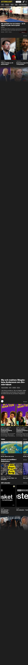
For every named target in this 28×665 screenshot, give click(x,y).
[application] (14, 14)
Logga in (18, 1)
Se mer (23, 32)
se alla (25, 35)
